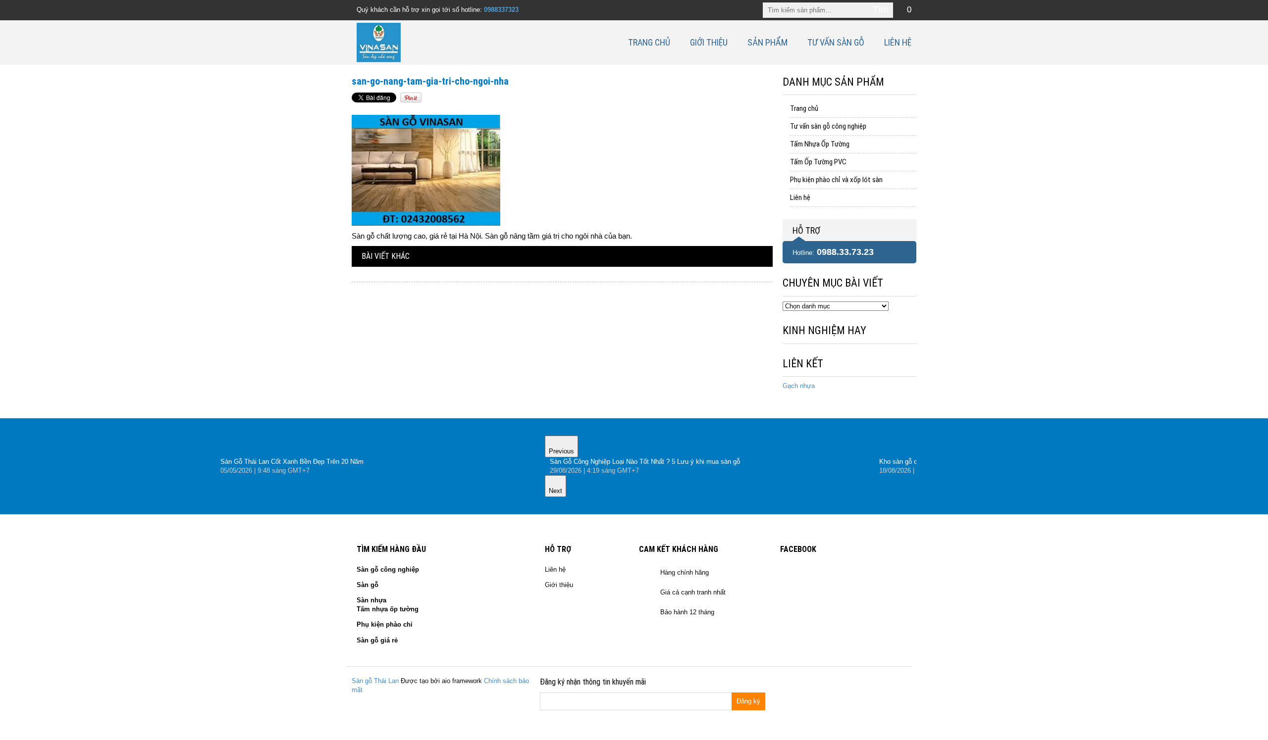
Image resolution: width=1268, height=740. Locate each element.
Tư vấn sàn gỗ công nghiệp (828, 126)
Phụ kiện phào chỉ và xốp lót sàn (836, 179)
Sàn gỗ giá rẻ (377, 640)
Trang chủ (649, 42)
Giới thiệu (709, 42)
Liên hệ (897, 42)
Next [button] (555, 490)
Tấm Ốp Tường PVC (818, 161)
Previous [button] (561, 451)
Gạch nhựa (799, 386)
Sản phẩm (767, 42)
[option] (709, 466)
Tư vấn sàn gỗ (835, 42)
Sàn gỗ (367, 585)
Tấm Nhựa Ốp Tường (819, 144)
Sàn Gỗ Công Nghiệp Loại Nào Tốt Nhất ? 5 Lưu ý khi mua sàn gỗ (645, 461)
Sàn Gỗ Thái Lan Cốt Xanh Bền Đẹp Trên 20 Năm (292, 461)
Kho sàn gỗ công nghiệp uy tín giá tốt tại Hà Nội (948, 461)
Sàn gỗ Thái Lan (375, 681)
